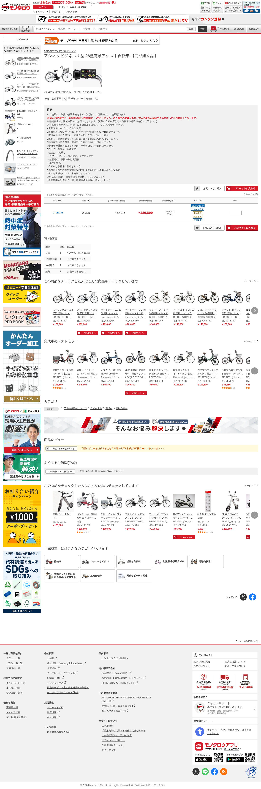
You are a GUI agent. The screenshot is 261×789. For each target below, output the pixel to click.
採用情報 (49, 702)
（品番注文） (26, 29)
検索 (202, 29)
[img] (17, 7)
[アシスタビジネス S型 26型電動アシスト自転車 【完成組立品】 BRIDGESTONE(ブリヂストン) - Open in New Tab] (87, 297)
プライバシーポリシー (113, 740)
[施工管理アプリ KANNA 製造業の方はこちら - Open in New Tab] (22, 479)
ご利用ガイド (206, 655)
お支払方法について (235, 661)
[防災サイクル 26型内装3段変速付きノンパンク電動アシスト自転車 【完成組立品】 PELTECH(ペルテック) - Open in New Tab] (159, 357)
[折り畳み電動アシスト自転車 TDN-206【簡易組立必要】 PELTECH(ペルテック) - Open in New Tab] (232, 357)
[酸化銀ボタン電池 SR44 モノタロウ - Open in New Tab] (208, 502)
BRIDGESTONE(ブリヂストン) (60, 51)
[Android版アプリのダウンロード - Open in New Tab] (241, 758)
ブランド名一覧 (14, 663)
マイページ (39, 11)
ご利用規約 (107, 725)
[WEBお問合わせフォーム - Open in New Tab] (205, 7)
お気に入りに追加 (212, 188)
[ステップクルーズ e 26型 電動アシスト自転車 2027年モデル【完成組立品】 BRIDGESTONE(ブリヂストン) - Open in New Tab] (63, 297)
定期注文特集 (13, 687)
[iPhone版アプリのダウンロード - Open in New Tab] (208, 758)
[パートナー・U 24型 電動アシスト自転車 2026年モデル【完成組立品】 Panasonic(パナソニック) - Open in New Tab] (135, 297)
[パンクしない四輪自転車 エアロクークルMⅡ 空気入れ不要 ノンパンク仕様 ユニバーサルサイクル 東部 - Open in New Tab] (87, 502)
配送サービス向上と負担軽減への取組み (68, 687)
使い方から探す (14, 692)
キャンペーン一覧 (15, 683)
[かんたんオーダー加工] (22, 402)
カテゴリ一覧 (13, 658)
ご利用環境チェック (112, 745)
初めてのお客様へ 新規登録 (74, 7)
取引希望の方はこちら (58, 732)
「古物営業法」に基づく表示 (117, 735)
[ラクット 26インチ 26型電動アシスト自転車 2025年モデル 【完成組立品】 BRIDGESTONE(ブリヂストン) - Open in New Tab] (159, 297)
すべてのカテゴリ (43, 29)
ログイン (43, 7)
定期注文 (56, 11)
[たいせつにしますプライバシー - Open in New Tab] (251, 772)
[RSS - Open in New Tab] (223, 774)
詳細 (191, 29)
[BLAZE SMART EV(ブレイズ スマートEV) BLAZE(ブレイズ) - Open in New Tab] (232, 502)
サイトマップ (109, 750)
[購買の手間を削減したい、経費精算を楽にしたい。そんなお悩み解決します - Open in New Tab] (151, 425)
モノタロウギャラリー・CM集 (62, 692)
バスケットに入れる (245, 188)
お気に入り (254, 29)
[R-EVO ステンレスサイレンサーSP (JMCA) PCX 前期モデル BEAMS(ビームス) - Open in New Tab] (184, 502)
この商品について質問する (60, 471)
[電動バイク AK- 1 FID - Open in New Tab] (63, 502)
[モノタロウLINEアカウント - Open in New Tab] (205, 774)
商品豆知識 (12, 707)
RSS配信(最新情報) (16, 717)
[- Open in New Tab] (204, 682)
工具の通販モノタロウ (75, 408)
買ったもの (239, 29)
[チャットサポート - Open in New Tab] (217, 7)
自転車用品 (96, 408)
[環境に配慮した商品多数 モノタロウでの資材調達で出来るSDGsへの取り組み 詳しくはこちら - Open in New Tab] (22, 612)
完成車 (108, 408)
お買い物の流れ (202, 661)
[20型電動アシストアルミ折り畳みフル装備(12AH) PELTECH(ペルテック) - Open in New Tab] (208, 357)
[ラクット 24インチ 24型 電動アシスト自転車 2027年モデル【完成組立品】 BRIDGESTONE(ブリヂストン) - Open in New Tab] (232, 297)
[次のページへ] (254, 310)
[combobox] (121, 29)
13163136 (58, 212)
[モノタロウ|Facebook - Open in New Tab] (214, 774)
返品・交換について (235, 666)
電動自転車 (121, 408)
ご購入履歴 (71, 11)
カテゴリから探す (10, 29)
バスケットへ (90, 333)
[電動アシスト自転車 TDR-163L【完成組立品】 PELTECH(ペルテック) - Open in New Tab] (63, 357)
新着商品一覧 (13, 668)
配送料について (202, 666)
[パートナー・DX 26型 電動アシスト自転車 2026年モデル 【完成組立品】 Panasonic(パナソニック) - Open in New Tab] (111, 297)
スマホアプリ (13, 712)
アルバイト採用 (55, 707)
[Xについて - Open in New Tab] (196, 774)
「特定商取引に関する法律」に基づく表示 (124, 730)
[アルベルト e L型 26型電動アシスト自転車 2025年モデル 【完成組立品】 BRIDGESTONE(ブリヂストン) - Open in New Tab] (184, 297)
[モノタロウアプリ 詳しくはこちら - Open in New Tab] (224, 746)
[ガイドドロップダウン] (233, 9)
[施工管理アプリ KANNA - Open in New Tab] (22, 452)
